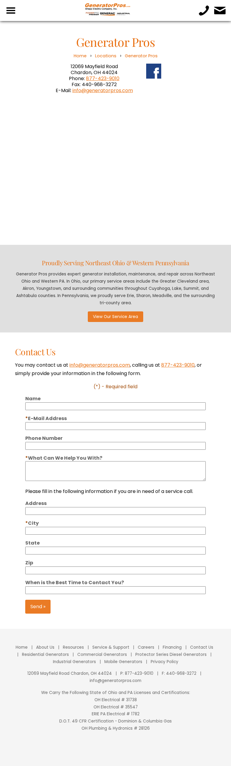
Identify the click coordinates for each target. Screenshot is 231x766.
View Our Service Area (115, 317)
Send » (37, 606)
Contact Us (201, 647)
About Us (45, 647)
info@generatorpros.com (102, 90)
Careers (146, 647)
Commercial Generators (102, 654)
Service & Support (110, 647)
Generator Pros (141, 56)
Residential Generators (45, 654)
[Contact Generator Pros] (220, 11)
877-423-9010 (102, 78)
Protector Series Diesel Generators (171, 654)
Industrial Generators (74, 662)
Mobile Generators (123, 662)
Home (80, 56)
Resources (73, 647)
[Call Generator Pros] (204, 11)
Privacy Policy (164, 662)
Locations (105, 56)
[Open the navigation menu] (11, 11)
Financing (172, 647)
